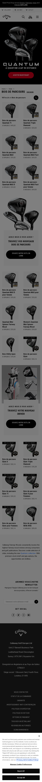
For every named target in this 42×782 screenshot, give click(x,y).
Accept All (21, 778)
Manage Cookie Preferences (21, 764)
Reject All (20, 771)
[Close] (39, 736)
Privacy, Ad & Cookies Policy (27, 760)
